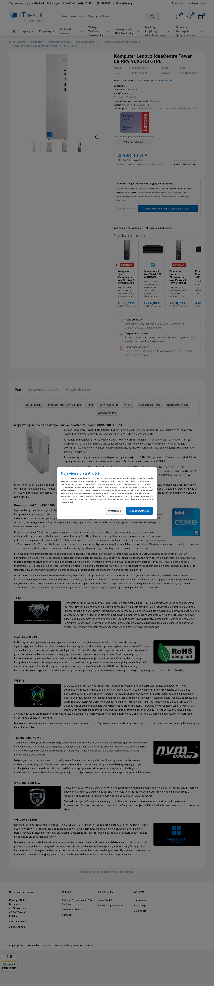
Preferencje (114, 511)
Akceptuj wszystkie (139, 511)
